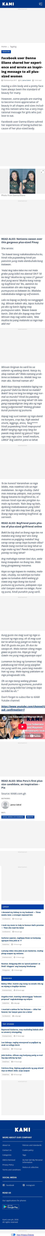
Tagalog (13, 46)
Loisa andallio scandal (13, 817)
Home (4, 46)
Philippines (6, 970)
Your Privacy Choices (25, 1235)
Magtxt (30, 817)
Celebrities (5, 944)
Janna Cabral (26, 80)
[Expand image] (42, 171)
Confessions (6, 919)
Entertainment (7, 957)
